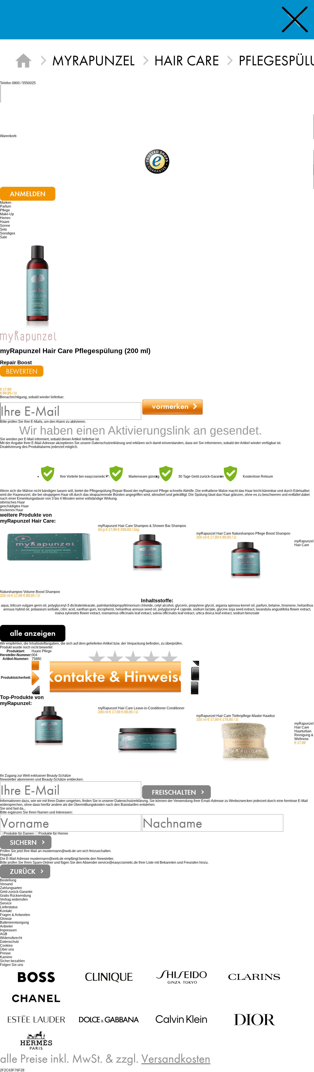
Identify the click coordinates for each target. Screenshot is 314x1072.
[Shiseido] (181, 977)
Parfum (5, 206)
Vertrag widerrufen (14, 899)
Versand (6, 884)
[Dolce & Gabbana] (109, 1019)
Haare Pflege (42, 651)
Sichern (23, 842)
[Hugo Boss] (36, 977)
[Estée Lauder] (36, 1019)
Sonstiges (7, 233)
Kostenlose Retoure (258, 476)
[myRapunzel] (28, 336)
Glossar (6, 918)
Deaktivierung (10, 447)
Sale (3, 237)
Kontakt (6, 911)
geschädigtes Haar (14, 506)
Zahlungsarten (11, 888)
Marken (5, 202)
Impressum (8, 930)
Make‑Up (7, 214)
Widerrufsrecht (11, 938)
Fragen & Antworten (15, 915)
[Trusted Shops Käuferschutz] (157, 162)
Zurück (22, 871)
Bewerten (22, 371)
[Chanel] (36, 998)
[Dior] (254, 1019)
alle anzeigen (33, 633)
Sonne (5, 225)
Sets (3, 229)
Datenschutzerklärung (108, 443)
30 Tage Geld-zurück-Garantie (201, 476)
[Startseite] (23, 60)
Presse (5, 953)
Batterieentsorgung (14, 922)
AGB (3, 934)
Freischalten (174, 792)
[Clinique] (109, 977)
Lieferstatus (9, 907)
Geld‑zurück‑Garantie (16, 892)
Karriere (6, 957)
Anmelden (27, 194)
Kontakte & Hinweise (115, 676)
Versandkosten (175, 1058)
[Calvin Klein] (181, 1019)
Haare (4, 222)
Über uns (7, 949)
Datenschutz (9, 941)
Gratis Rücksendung (15, 895)
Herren (5, 218)
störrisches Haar (12, 502)
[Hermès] (36, 1040)
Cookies (6, 945)
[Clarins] (254, 977)
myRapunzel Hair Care (37, 351)
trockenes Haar (11, 510)
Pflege (5, 210)
